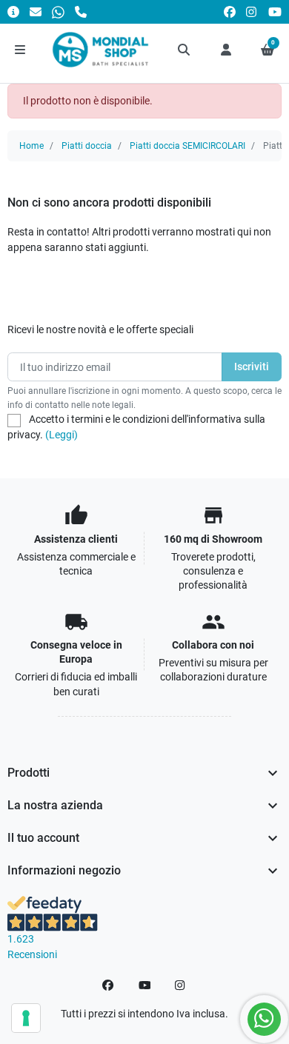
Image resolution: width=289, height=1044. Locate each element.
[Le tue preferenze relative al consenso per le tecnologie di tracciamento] (26, 1018)
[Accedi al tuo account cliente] (226, 49)
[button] (184, 49)
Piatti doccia (87, 146)
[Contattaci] (35, 11)
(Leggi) (61, 435)
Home (31, 146)
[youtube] (275, 11)
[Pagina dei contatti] (13, 11)
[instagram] (252, 11)
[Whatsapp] (58, 11)
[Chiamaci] (81, 11)
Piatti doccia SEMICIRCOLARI (187, 146)
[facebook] (230, 11)
